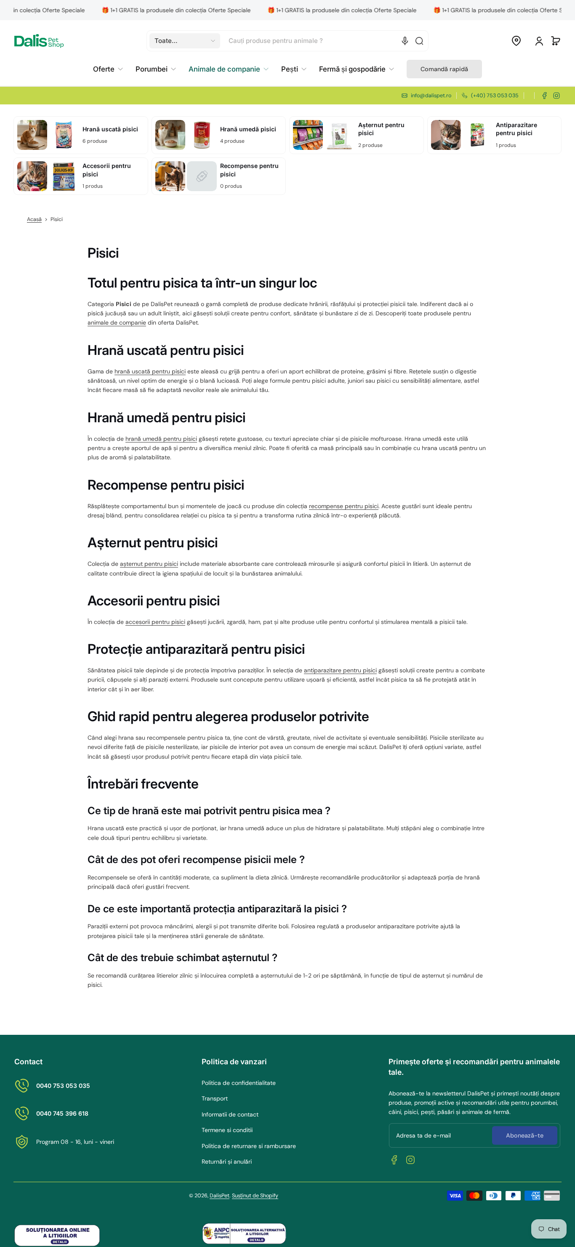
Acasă (34, 219)
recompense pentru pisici (343, 506)
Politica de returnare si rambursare (249, 1146)
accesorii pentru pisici (155, 622)
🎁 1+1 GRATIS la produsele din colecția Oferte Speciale (149, 10)
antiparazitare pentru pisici (340, 670)
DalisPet (219, 1195)
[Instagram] (556, 96)
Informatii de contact (230, 1114)
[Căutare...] (419, 41)
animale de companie (117, 322)
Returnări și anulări (227, 1161)
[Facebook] (545, 96)
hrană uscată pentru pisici (150, 371)
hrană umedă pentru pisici (161, 438)
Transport (215, 1098)
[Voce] (405, 41)
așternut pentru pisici (149, 564)
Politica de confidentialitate (239, 1083)
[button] (184, 40)
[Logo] (38, 41)
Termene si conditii (227, 1130)
